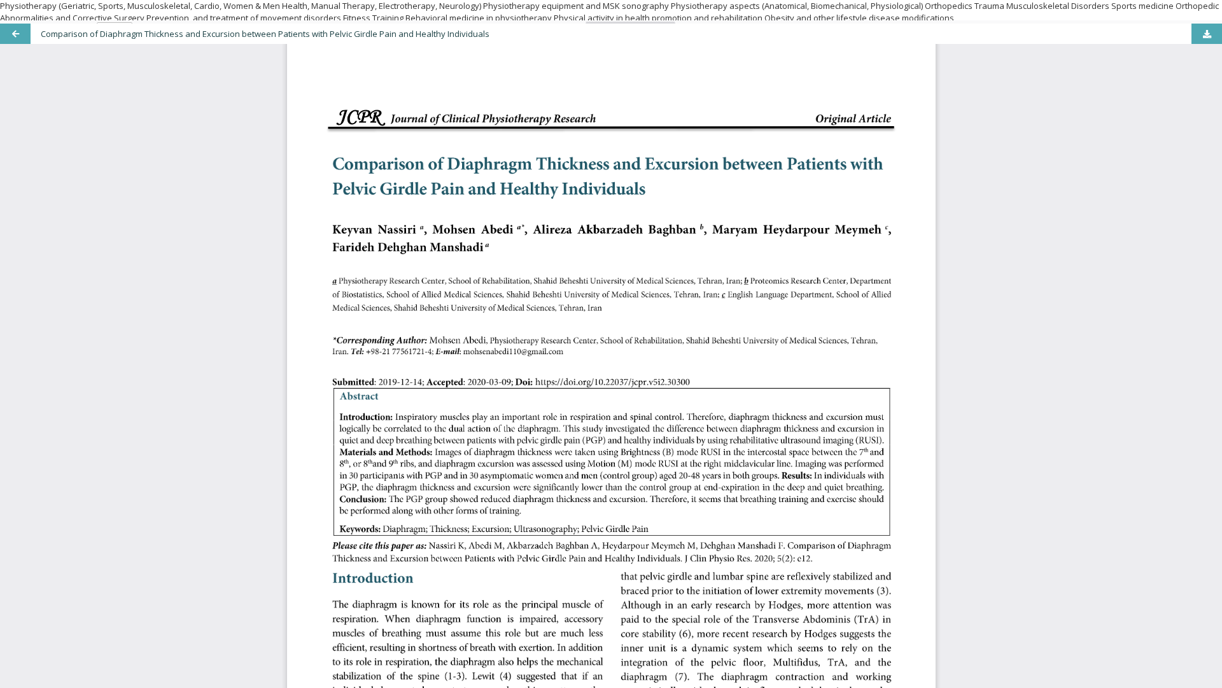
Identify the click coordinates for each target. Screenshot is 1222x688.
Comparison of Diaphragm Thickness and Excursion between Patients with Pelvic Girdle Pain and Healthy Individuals (265, 33)
